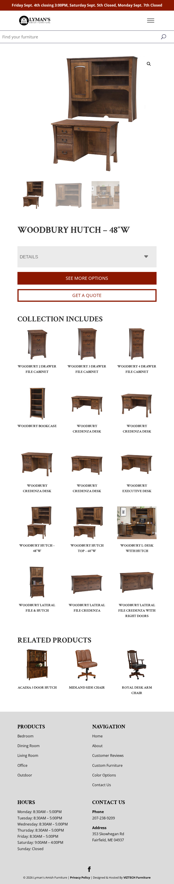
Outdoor (24, 775)
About (97, 745)
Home (97, 736)
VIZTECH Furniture (137, 877)
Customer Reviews (108, 755)
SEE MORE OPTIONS (87, 278)
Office (22, 765)
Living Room (27, 755)
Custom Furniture (107, 765)
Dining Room (28, 745)
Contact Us (101, 784)
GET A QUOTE (87, 295)
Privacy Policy (80, 877)
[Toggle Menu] (150, 21)
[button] (149, 64)
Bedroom (25, 736)
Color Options (104, 775)
